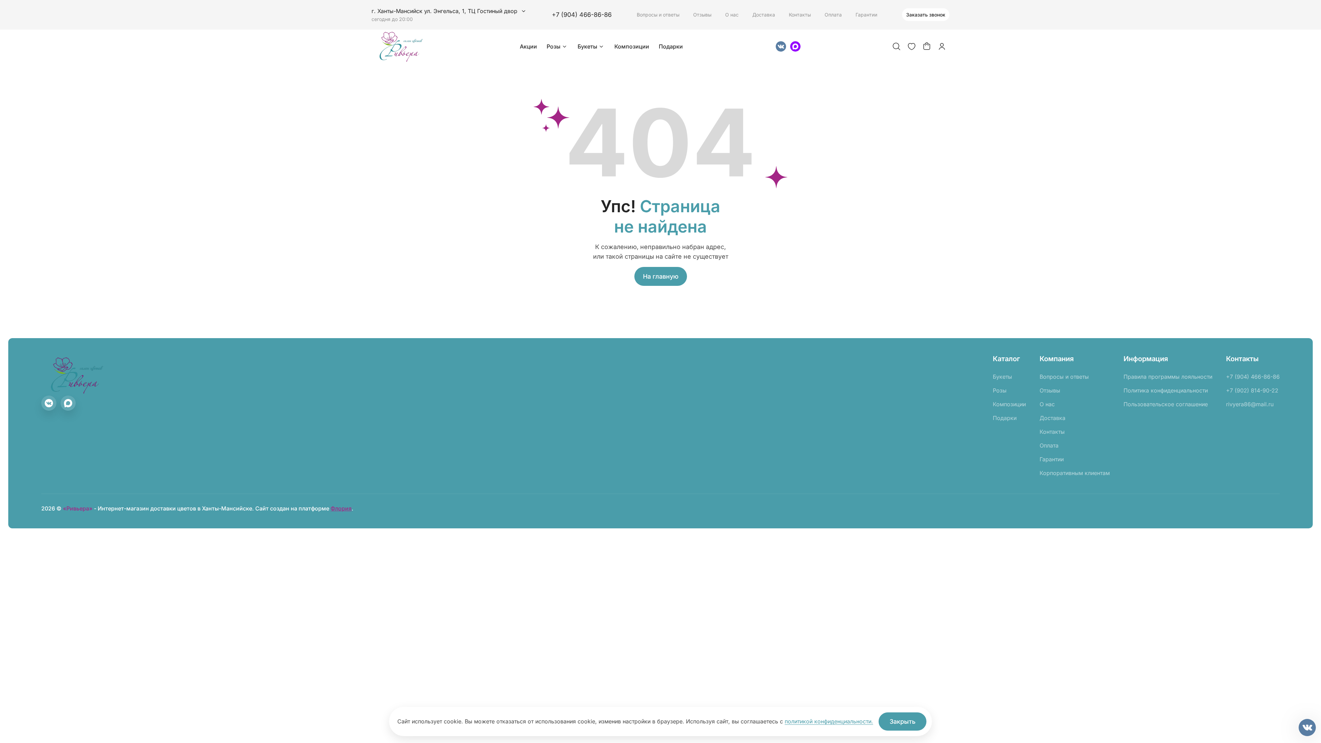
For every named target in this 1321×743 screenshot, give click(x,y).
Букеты (587, 46)
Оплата (833, 15)
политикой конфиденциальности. (829, 721)
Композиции (631, 46)
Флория (341, 508)
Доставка (763, 15)
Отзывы (702, 15)
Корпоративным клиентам (1075, 473)
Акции (528, 46)
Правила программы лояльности (1168, 376)
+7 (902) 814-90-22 (1252, 390)
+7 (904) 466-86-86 (582, 14)
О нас (732, 15)
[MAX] (795, 46)
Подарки (671, 46)
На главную (660, 276)
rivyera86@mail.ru (1250, 404)
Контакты (800, 15)
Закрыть (902, 721)
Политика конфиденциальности (1166, 390)
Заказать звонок (925, 15)
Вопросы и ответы (658, 15)
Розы (553, 46)
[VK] (781, 46)
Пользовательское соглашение (1166, 404)
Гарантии (866, 15)
